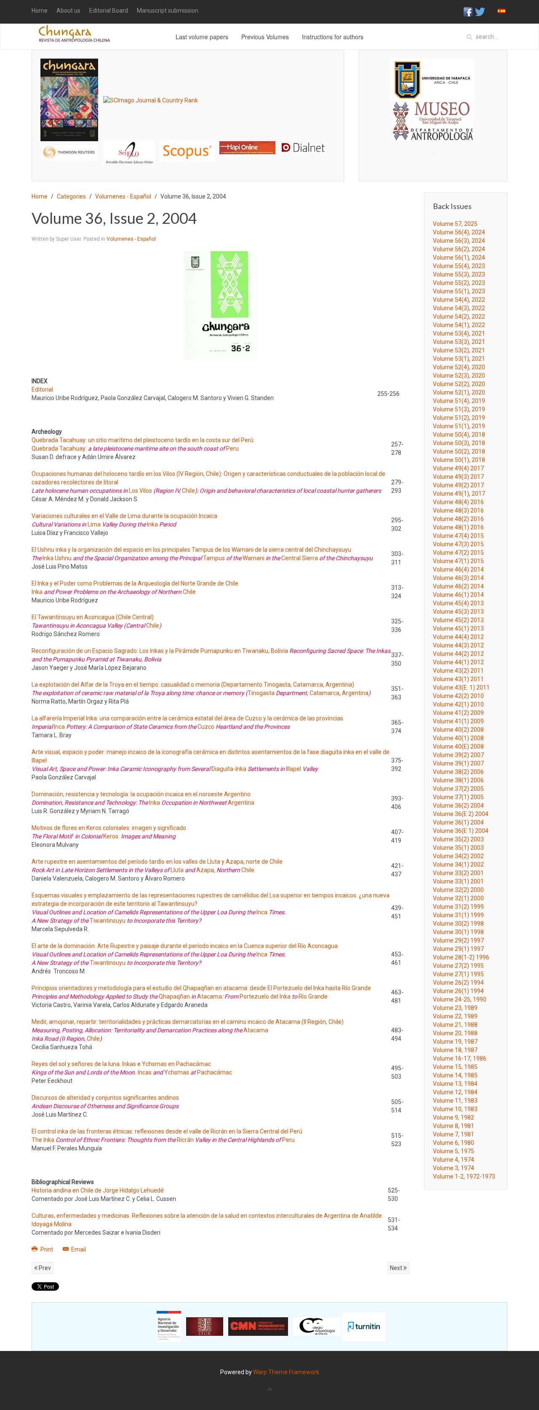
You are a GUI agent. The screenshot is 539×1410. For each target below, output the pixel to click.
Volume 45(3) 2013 (458, 611)
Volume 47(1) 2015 (458, 561)
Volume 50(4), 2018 (459, 434)
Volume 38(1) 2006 (458, 780)
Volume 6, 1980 (453, 1142)
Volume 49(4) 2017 (458, 468)
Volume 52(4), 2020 (459, 367)
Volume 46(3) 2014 (458, 578)
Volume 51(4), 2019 (459, 400)
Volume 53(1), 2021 (459, 358)
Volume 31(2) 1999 (458, 906)
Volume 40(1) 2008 (458, 738)
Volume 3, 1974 (453, 1168)
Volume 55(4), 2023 (459, 266)
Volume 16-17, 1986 (459, 1058)
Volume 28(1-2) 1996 (461, 957)
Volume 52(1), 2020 (459, 392)
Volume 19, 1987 (455, 1041)
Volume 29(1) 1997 (458, 948)
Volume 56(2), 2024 (459, 249)
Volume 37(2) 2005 (458, 788)
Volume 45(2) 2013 (458, 620)
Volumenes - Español (123, 196)
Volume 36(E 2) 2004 (460, 814)
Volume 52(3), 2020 (459, 375)
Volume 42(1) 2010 (458, 704)
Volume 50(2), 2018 (459, 451)
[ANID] (169, 1326)
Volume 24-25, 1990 (459, 999)
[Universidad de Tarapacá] (432, 79)
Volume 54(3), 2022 (459, 308)
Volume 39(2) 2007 (458, 755)
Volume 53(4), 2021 (459, 333)
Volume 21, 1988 (455, 1024)
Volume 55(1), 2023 (459, 291)
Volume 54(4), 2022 (459, 299)
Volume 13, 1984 (455, 1083)
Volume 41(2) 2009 (458, 712)
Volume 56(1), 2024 (459, 257)
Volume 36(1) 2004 (458, 822)
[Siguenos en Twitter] (480, 11)
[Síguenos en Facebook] (468, 11)
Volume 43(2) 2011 (458, 670)
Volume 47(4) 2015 (458, 535)
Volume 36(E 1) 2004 (460, 830)
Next (396, 1268)
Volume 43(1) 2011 (458, 679)
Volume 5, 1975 (453, 1151)
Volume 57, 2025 (455, 223)
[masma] (433, 113)
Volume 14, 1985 (455, 1075)
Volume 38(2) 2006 (458, 771)
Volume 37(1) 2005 (458, 797)
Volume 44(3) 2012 (458, 645)
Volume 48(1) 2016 (458, 527)
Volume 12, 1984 (455, 1092)
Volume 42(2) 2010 (458, 696)
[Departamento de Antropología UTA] (433, 132)
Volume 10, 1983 (455, 1109)
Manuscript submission (167, 10)
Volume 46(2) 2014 (458, 586)
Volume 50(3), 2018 (459, 443)
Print (46, 1249)
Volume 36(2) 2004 (458, 805)
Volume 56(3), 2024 (459, 240)
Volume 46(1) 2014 (458, 594)
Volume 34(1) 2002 (458, 864)
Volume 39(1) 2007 (458, 763)
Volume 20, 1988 (455, 1033)
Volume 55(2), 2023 (459, 282)
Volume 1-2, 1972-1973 (464, 1176)
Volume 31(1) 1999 (458, 915)
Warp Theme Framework (286, 1372)
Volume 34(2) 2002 (458, 856)
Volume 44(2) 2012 (458, 653)
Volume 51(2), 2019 (459, 417)
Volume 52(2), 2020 (459, 384)
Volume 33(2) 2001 (458, 873)
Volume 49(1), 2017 (459, 493)
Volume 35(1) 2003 (458, 847)
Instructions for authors (332, 36)
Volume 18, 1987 (455, 1050)
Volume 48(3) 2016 (458, 510)
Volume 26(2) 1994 (458, 982)
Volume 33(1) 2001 (458, 881)
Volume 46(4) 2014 (458, 569)
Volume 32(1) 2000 (458, 898)
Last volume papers (202, 36)
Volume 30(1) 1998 (458, 932)
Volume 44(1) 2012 (458, 662)
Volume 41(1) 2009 (458, 721)
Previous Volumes (265, 36)
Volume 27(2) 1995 (458, 965)
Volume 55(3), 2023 (459, 274)
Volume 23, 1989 (455, 1007)
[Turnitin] (363, 1326)
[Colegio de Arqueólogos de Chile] (317, 1326)
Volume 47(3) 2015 (458, 544)
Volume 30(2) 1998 (458, 923)
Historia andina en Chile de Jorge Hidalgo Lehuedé (98, 1190)
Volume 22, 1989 (455, 1016)
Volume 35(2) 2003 (458, 839)
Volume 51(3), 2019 (459, 409)
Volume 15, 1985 (455, 1067)
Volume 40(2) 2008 (458, 729)
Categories (71, 196)
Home (40, 10)
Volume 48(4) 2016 (458, 502)
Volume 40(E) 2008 (458, 746)
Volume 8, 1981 (453, 1126)
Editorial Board (108, 10)
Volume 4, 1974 (453, 1159)
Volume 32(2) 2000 (458, 889)
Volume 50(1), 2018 (459, 460)
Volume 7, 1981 (453, 1134)
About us (68, 10)
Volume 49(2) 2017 (458, 485)
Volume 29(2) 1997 (458, 940)
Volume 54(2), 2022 (459, 316)
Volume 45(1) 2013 (458, 628)
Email (78, 1249)
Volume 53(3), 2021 (459, 341)
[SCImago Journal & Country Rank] (150, 99)
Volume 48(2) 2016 (458, 519)
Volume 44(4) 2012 (458, 637)
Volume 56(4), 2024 (459, 232)
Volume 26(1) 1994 (458, 991)
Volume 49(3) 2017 (458, 476)
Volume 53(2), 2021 (459, 350)
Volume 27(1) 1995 (458, 974)
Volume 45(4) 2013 (458, 603)
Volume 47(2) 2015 (458, 552)
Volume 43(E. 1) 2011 (461, 687)
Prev (44, 1268)
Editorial (42, 389)
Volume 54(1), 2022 (459, 325)
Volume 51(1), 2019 (459, 426)
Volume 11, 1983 (455, 1100)
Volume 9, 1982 (453, 1117)
